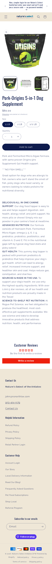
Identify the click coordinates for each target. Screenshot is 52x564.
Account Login (12, 463)
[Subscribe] (42, 526)
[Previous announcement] (5, 6)
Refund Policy (12, 425)
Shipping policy (35, 562)
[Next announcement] (47, 6)
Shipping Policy (13, 438)
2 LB (19, 124)
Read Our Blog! (13, 482)
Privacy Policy (12, 432)
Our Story (10, 469)
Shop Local (11, 501)
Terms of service (19, 562)
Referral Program (14, 508)
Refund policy (23, 557)
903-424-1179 (12, 402)
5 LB (7, 124)
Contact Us (11, 408)
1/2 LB (33, 124)
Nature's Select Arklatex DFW (24, 554)
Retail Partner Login (15, 444)
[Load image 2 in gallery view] (26, 83)
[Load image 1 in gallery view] (10, 83)
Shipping (5, 114)
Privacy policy (38, 557)
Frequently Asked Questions (19, 489)
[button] (6, 17)
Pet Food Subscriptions (16, 495)
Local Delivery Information (18, 476)
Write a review (26, 361)
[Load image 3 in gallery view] (42, 83)
